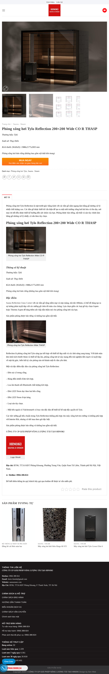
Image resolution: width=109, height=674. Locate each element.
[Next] (101, 57)
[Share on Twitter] (14, 177)
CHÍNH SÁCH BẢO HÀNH (13, 597)
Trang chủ (6, 124)
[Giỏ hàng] (104, 10)
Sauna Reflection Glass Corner (19, 303)
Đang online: (7, 645)
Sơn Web (92, 672)
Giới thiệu (50, 2)
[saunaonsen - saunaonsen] (54, 10)
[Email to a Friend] (19, 177)
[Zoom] (5, 88)
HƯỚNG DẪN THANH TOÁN (14, 602)
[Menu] (3, 10)
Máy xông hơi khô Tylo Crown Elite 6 (88, 546)
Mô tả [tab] (7, 197)
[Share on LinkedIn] (28, 177)
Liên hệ (59, 2)
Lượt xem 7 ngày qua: (11, 653)
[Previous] (7, 57)
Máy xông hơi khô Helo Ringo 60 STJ (52, 546)
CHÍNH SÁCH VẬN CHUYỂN (14, 612)
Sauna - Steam (19, 124)
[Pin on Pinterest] (23, 177)
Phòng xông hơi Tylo (19, 171)
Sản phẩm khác (54, 668)
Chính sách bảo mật (10, 617)
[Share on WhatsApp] (4, 177)
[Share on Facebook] (9, 177)
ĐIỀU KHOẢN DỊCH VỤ (12, 607)
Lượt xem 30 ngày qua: (12, 657)
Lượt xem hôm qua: (10, 649)
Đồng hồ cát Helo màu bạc (12, 546)
